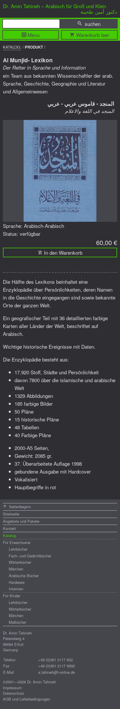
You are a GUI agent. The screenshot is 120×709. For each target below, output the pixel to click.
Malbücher (17, 622)
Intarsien (16, 588)
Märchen (16, 569)
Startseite (11, 514)
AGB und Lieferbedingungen (26, 699)
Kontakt (9, 528)
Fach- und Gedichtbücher (30, 556)
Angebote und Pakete (21, 521)
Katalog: (12, 47)
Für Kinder (11, 595)
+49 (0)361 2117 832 (55, 659)
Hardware (16, 582)
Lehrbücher (18, 549)
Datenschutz (13, 693)
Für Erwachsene (16, 542)
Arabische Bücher (24, 575)
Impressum (12, 687)
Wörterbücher (20, 562)
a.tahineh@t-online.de (56, 672)
